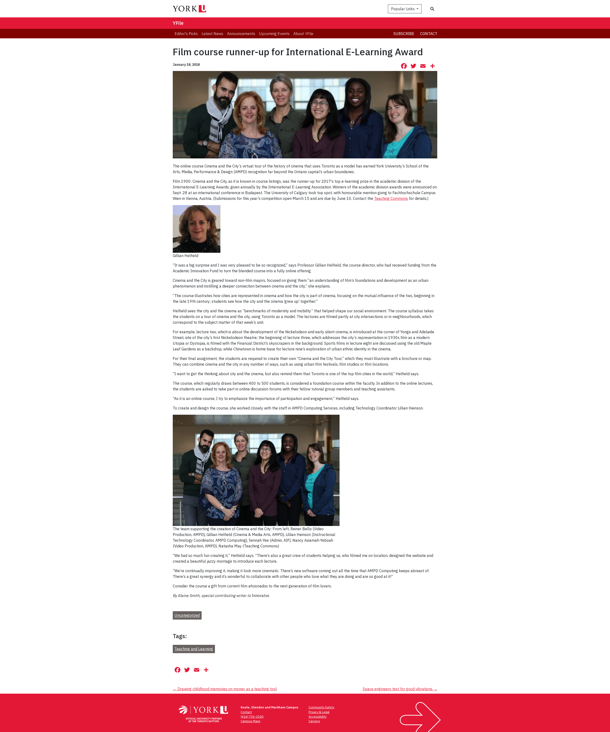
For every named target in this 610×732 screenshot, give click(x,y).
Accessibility (317, 717)
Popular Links (403, 8)
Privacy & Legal (319, 712)
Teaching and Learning (193, 648)
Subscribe (403, 33)
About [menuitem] (303, 33)
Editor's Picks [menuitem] (186, 33)
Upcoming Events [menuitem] (274, 33)
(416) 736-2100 (252, 717)
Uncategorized (187, 615)
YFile (178, 23)
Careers (314, 721)
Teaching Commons (391, 198)
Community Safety (321, 707)
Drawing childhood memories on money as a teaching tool (225, 689)
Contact (428, 33)
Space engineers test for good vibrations (400, 689)
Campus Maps (250, 721)
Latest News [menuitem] (212, 33)
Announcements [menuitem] (241, 33)
